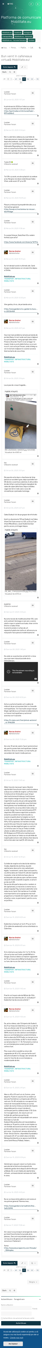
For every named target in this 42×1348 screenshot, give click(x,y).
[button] (4, 79)
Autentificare (6, 1299)
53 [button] (32, 79)
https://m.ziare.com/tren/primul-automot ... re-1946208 (20, 721)
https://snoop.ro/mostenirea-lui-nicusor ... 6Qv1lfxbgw (20, 210)
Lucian (7, 92)
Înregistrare (19, 1299)
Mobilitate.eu (9, 276)
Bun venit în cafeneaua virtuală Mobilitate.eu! (16, 57)
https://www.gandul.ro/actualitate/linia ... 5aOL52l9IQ (20, 1207)
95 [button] (37, 79)
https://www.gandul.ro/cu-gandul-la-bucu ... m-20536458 (20, 310)
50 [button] (20, 79)
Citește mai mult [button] (16, 1338)
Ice (5, 463)
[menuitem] (10, 4)
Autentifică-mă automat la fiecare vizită (18, 1318)
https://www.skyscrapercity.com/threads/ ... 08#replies (20, 1249)
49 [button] (16, 79)
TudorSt (7, 162)
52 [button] (28, 79)
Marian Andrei (15, 251)
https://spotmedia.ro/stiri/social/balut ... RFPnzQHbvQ (19, 112)
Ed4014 (7, 604)
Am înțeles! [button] (13, 1344)
